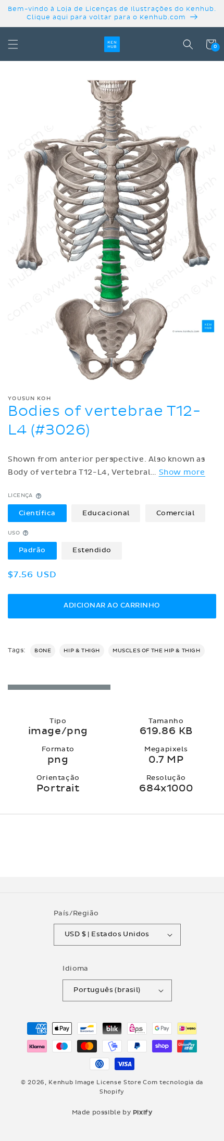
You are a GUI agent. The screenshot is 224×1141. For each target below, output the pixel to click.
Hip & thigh (82, 651)
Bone (42, 651)
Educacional (106, 513)
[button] (13, 44)
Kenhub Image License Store (94, 1082)
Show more (182, 472)
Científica (37, 513)
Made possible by (112, 1112)
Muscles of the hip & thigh (157, 651)
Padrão (32, 550)
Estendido (91, 550)
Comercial (175, 513)
